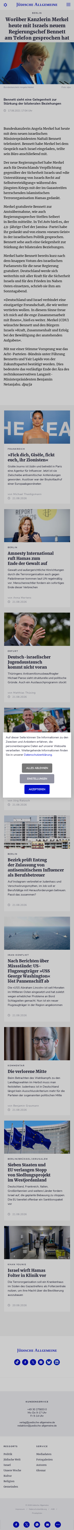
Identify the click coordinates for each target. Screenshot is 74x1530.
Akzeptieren (37, 789)
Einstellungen (37, 778)
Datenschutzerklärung (38, 755)
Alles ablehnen (37, 768)
